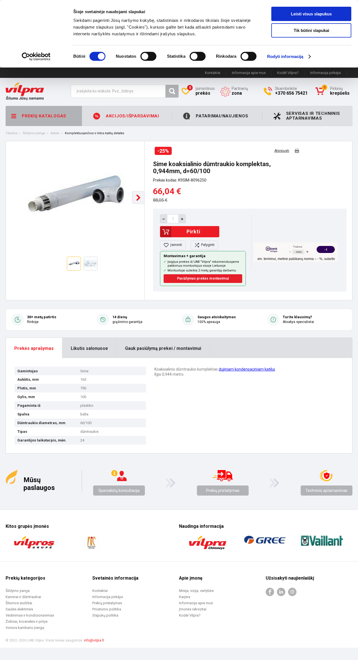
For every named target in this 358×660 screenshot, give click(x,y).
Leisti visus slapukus (311, 13)
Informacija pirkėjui (325, 73)
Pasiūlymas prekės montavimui (203, 278)
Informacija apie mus (249, 73)
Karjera (184, 597)
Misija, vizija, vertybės (196, 591)
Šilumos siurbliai (19, 603)
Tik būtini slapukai (311, 30)
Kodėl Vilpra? (288, 73)
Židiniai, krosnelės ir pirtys (27, 621)
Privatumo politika (106, 609)
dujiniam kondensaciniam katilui (247, 369)
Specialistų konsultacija (119, 490)
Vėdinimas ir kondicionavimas (30, 615)
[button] (138, 197)
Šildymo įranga (34, 133)
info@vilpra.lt (94, 640)
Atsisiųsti (281, 151)
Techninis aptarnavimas (326, 490)
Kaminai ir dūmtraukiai (23, 597)
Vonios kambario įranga (25, 628)
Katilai (55, 133)
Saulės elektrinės (19, 609)
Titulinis (11, 133)
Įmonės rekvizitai (192, 609)
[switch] (148, 56)
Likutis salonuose (89, 348)
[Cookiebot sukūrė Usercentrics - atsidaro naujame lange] (36, 56)
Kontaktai (212, 73)
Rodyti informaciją (285, 56)
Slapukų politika (105, 615)
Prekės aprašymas (34, 348)
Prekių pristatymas (222, 490)
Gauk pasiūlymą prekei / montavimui (163, 348)
